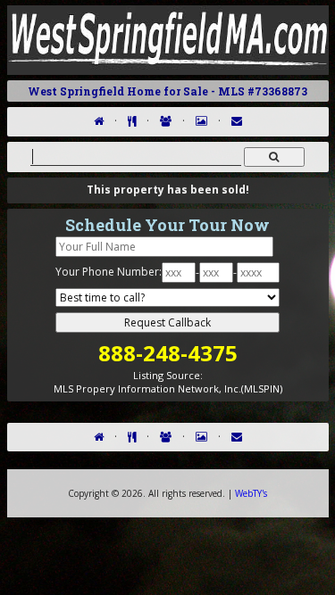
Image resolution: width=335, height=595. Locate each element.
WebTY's (251, 493)
